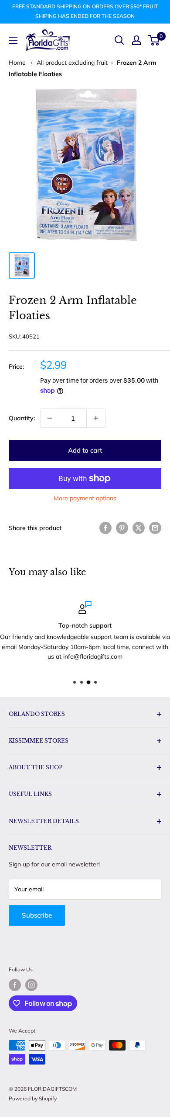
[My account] (136, 40)
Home (17, 62)
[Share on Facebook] (105, 527)
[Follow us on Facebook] (15, 985)
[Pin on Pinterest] (122, 527)
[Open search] (119, 40)
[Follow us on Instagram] (31, 985)
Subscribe (37, 915)
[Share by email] (155, 527)
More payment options (85, 498)
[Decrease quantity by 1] (50, 418)
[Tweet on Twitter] (139, 527)
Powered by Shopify (33, 1098)
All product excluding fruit (72, 62)
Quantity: (22, 418)
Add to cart (85, 450)
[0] (154, 40)
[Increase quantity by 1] (96, 418)
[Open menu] (13, 40)
